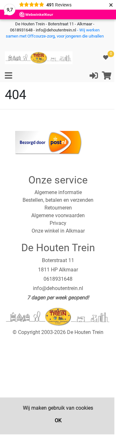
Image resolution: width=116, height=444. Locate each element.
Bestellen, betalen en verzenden (58, 200)
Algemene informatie (58, 192)
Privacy (58, 223)
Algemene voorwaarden (58, 215)
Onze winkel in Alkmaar (58, 231)
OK (58, 420)
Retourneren (58, 208)
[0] (105, 58)
